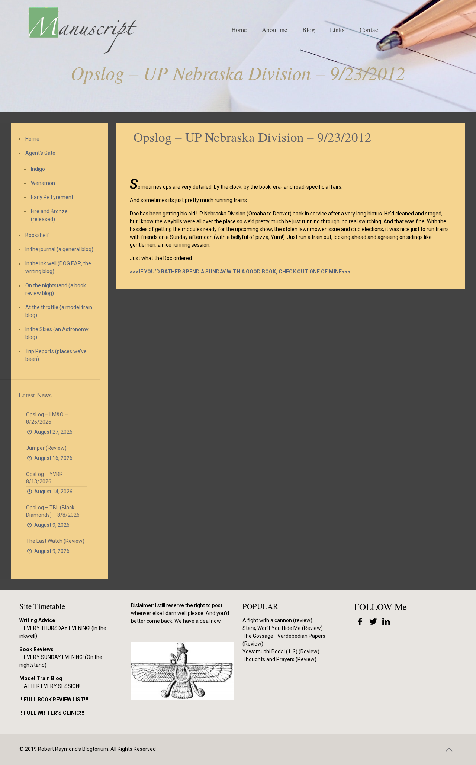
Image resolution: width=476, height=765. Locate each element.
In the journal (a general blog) (59, 249)
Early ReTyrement (52, 197)
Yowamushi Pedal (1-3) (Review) (280, 651)
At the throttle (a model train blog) (58, 311)
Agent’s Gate (40, 153)
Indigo (38, 169)
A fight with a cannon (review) (277, 620)
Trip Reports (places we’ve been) (56, 355)
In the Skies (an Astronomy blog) (57, 333)
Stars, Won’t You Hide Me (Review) (282, 628)
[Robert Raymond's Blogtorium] (82, 30)
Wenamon (43, 183)
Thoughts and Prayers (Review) (279, 659)
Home (32, 139)
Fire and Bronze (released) (49, 215)
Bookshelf (37, 235)
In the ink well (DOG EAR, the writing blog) (58, 267)
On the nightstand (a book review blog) (55, 289)
